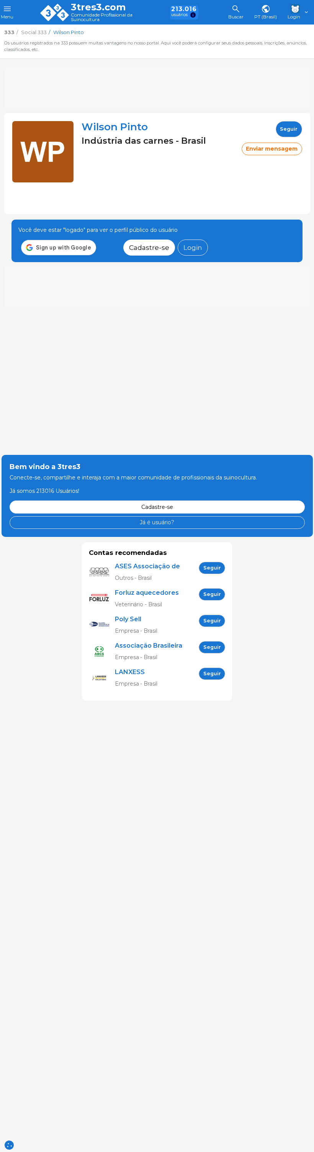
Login (192, 247)
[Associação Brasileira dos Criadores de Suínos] (102, 651)
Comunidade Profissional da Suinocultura (101, 17)
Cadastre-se (149, 247)
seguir (289, 129)
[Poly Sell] (102, 625)
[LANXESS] (102, 678)
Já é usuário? (157, 522)
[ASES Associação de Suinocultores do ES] (102, 572)
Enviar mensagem (272, 148)
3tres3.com (98, 7)
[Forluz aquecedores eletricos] (102, 598)
